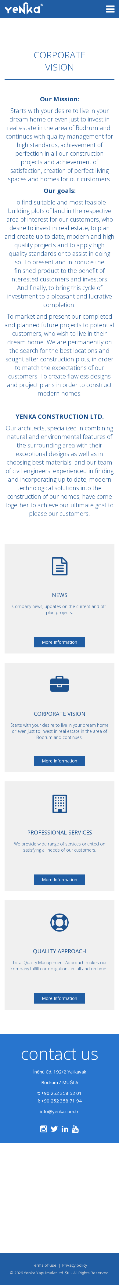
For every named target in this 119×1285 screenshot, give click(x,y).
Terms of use (44, 1265)
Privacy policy (74, 1265)
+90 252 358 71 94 (61, 1101)
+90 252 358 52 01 (61, 1093)
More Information (59, 642)
